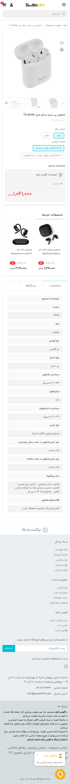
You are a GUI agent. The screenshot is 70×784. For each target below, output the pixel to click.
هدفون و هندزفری (59, 602)
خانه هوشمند (61, 549)
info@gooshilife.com (39, 694)
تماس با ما (63, 625)
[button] (6, 4)
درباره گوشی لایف (59, 620)
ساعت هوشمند (60, 597)
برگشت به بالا (32, 529)
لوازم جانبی (62, 587)
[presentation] (63, 103)
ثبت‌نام (9, 648)
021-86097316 (43, 688)
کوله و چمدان (61, 570)
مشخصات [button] (55, 286)
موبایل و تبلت (61, 592)
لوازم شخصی (61, 565)
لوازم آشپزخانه (61, 554)
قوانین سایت (61, 630)
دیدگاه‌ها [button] (31, 286)
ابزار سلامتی (62, 560)
